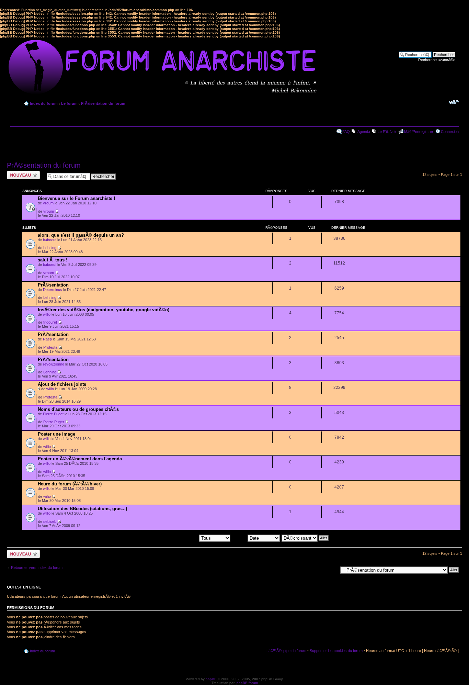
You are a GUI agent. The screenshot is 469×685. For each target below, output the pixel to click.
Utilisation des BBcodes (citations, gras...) (82, 508)
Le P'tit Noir (387, 132)
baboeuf (49, 240)
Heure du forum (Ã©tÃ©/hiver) (70, 483)
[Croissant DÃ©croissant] (305, 538)
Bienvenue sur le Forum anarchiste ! (76, 198)
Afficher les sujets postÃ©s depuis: (169, 538)
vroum (48, 203)
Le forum (69, 103)
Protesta (50, 347)
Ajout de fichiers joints (62, 384)
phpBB (211, 679)
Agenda (363, 132)
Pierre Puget (53, 414)
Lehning (49, 248)
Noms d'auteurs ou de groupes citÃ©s (78, 409)
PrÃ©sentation (53, 285)
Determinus (52, 290)
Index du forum (44, 103)
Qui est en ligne (24, 587)
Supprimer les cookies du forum (336, 651)
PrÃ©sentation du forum (103, 103)
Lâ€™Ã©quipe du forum (286, 651)
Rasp (47, 339)
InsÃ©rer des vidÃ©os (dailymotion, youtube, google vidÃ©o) (103, 309)
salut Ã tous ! (52, 259)
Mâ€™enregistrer (418, 132)
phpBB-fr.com (247, 683)
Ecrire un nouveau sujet (22, 175)
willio (46, 314)
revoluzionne (53, 364)
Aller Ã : (331, 570)
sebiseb (49, 521)
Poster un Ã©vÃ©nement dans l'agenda (80, 458)
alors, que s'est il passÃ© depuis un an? (81, 235)
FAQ (346, 132)
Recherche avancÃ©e (436, 60)
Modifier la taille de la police (454, 102)
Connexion (450, 132)
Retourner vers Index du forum (36, 567)
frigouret (50, 322)
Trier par (240, 538)
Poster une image (56, 434)
